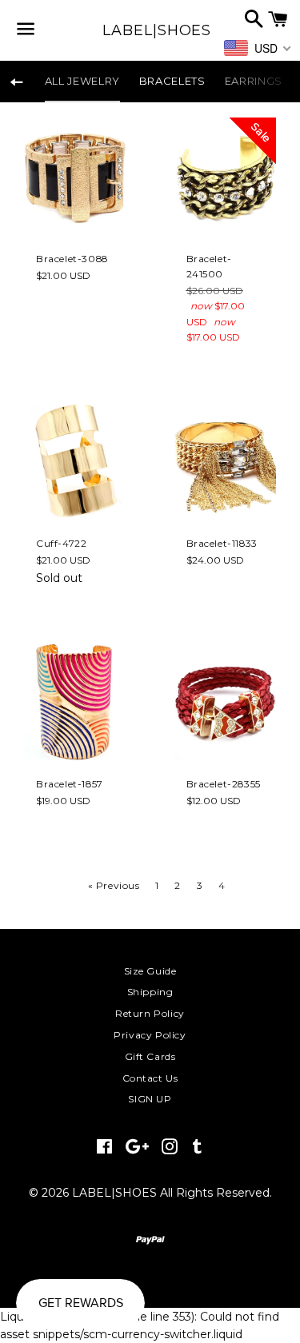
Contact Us (150, 1078)
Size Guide (150, 971)
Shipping (150, 992)
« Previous (114, 886)
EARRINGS (253, 80)
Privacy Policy (150, 1035)
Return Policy (150, 1013)
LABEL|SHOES (149, 30)
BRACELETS (172, 80)
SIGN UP (149, 1099)
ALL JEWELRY (82, 80)
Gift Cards (150, 1056)
